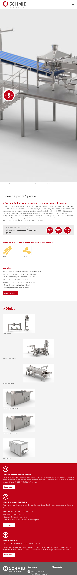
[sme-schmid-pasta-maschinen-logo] (14, 2)
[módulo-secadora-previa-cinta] (19, 389)
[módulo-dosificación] (19, 314)
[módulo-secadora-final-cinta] (19, 414)
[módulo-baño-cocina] (38, 364)
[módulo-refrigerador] (19, 439)
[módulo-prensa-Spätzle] (38, 339)
